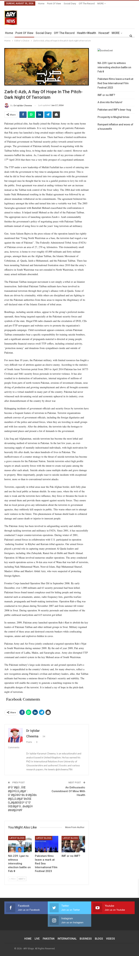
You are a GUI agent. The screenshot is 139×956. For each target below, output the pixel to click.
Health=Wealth (86, 33)
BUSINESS (86, 938)
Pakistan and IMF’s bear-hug (114, 109)
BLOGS (99, 938)
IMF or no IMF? (106, 95)
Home (41, 3)
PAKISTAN (48, 938)
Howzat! (103, 33)
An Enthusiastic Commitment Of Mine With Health (68, 791)
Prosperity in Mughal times (113, 117)
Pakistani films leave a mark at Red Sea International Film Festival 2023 (115, 83)
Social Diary (70, 3)
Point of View (54, 3)
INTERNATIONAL (67, 938)
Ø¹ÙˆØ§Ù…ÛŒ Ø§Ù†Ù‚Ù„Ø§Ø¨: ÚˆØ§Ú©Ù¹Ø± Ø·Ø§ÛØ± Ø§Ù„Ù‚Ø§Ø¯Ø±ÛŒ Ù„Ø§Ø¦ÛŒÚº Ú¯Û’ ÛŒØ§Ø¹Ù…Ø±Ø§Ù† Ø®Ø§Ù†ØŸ (22, 799)
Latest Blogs (16, 838)
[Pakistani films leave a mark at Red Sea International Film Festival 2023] (46, 844)
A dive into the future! (110, 102)
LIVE (37, 938)
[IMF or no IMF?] (73, 844)
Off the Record (87, 3)
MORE (100, 3)
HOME (27, 938)
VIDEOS (110, 938)
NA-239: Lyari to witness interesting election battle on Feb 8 (114, 67)
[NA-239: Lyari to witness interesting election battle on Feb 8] (20, 844)
